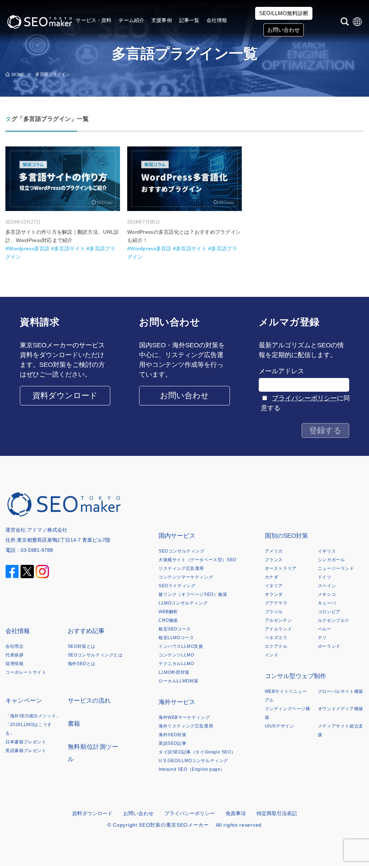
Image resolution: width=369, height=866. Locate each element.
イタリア (274, 585)
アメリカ (274, 551)
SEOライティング (177, 585)
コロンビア (329, 611)
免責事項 (236, 813)
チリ (322, 637)
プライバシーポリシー (304, 398)
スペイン (327, 585)
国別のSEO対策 (286, 535)
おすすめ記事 (86, 631)
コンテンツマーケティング (186, 577)
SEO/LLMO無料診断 (283, 13)
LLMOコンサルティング (183, 603)
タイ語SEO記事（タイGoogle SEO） (197, 752)
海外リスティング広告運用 (186, 726)
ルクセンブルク (334, 620)
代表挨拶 (14, 655)
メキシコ (327, 594)
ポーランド (329, 646)
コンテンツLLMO (176, 655)
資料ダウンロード (65, 395)
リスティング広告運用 (181, 568)
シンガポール (331, 559)
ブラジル (274, 611)
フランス (274, 559)
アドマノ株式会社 (47, 530)
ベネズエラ (276, 637)
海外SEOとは (81, 663)
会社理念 (14, 646)
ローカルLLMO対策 (179, 680)
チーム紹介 (131, 20)
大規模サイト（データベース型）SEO (197, 559)
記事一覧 (189, 20)
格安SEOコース (175, 629)
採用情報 (14, 663)
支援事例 (161, 20)
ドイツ (325, 577)
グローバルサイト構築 (340, 691)
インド (272, 655)
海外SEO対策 (172, 734)
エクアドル (276, 646)
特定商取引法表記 (277, 813)
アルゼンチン (278, 620)
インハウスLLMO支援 (181, 646)
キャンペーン (23, 700)
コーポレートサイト (25, 672)
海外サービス (177, 702)
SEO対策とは (81, 646)
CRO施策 (168, 620)
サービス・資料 (93, 20)
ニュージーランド (336, 568)
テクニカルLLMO (176, 663)
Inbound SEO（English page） (192, 769)
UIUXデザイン (279, 726)
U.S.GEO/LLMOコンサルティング (193, 760)
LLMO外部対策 (174, 672)
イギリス (327, 551)
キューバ (327, 603)
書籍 (74, 723)
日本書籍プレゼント (25, 741)
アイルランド (278, 629)
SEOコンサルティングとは (95, 655)
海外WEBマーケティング (184, 717)
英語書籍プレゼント (25, 750)
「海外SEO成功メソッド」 (33, 715)
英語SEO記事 (172, 743)
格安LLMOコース (176, 637)
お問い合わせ (283, 30)
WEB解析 (168, 611)
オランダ (274, 594)
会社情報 (216, 20)
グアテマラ (276, 603)
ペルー (325, 629)
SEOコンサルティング (182, 551)
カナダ (272, 577)
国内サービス (177, 535)
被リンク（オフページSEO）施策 (193, 594)
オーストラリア (281, 568)
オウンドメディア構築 (340, 708)
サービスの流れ (89, 700)
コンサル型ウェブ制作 (295, 676)
